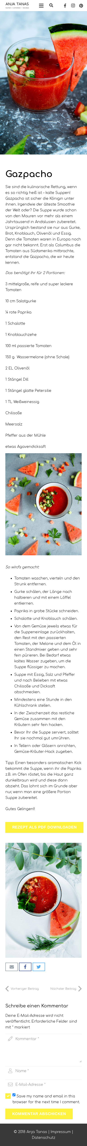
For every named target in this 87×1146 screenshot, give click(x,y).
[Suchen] (51, 5)
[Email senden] (11, 967)
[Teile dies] (25, 967)
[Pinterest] (81, 6)
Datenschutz (43, 1138)
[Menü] (41, 5)
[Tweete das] (39, 967)
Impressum (61, 1132)
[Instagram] (73, 6)
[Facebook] (65, 6)
